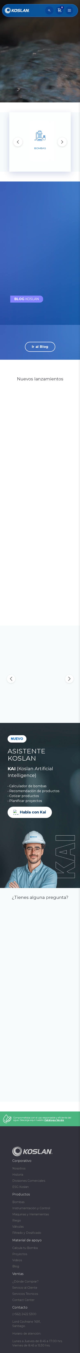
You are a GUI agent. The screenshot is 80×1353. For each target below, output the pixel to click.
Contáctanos (39, 94)
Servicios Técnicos (25, 1301)
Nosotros (18, 1176)
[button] (62, 141)
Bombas (18, 1209)
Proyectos (19, 1261)
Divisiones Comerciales (28, 1188)
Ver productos (40, 486)
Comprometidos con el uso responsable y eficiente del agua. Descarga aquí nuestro (42, 1126)
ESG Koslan (20, 1194)
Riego (16, 1228)
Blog (15, 1274)
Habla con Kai (33, 812)
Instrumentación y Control (31, 1215)
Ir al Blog (40, 347)
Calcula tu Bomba (25, 1255)
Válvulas (18, 1234)
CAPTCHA (15, 1018)
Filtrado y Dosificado (26, 1240)
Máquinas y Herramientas (30, 1222)
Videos (17, 1267)
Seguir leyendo (30, 283)
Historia (17, 1182)
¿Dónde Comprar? (25, 1289)
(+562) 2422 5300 (23, 1060)
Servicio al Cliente (24, 1295)
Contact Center (23, 1307)
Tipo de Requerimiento (33, 1000)
